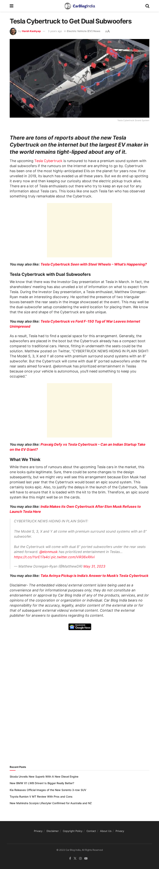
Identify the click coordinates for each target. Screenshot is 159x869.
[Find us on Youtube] (85, 858)
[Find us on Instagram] (80, 858)
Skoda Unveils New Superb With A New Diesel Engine (44, 776)
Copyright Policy (72, 831)
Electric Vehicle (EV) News (83, 31)
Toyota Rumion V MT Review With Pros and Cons (41, 796)
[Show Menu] (11, 6)
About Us (105, 831)
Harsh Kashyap (31, 31)
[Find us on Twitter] (75, 858)
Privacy (38, 831)
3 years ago (55, 31)
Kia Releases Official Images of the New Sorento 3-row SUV (48, 790)
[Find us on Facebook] (70, 858)
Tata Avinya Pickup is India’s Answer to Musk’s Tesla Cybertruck (94, 576)
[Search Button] (147, 6)
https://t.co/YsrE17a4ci (32, 557)
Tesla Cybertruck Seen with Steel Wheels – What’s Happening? (94, 264)
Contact (91, 831)
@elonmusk (48, 552)
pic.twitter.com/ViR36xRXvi (73, 557)
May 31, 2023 (94, 566)
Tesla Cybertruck (48, 161)
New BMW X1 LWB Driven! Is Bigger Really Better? (42, 783)
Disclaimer (53, 831)
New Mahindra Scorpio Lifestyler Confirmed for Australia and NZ (51, 803)
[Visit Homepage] (79, 6)
